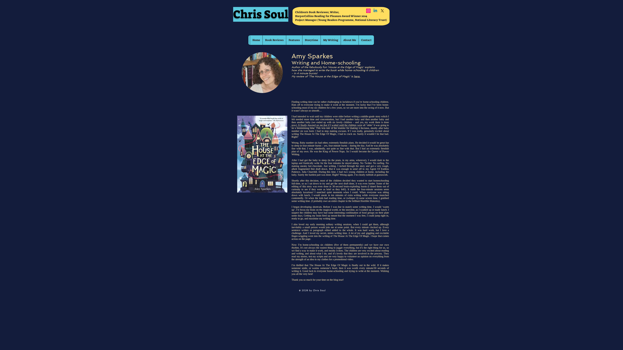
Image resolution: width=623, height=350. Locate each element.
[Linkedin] (375, 11)
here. (357, 76)
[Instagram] (368, 11)
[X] (382, 11)
